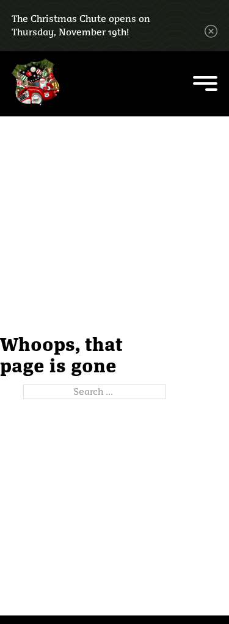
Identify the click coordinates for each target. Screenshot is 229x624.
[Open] (205, 83)
